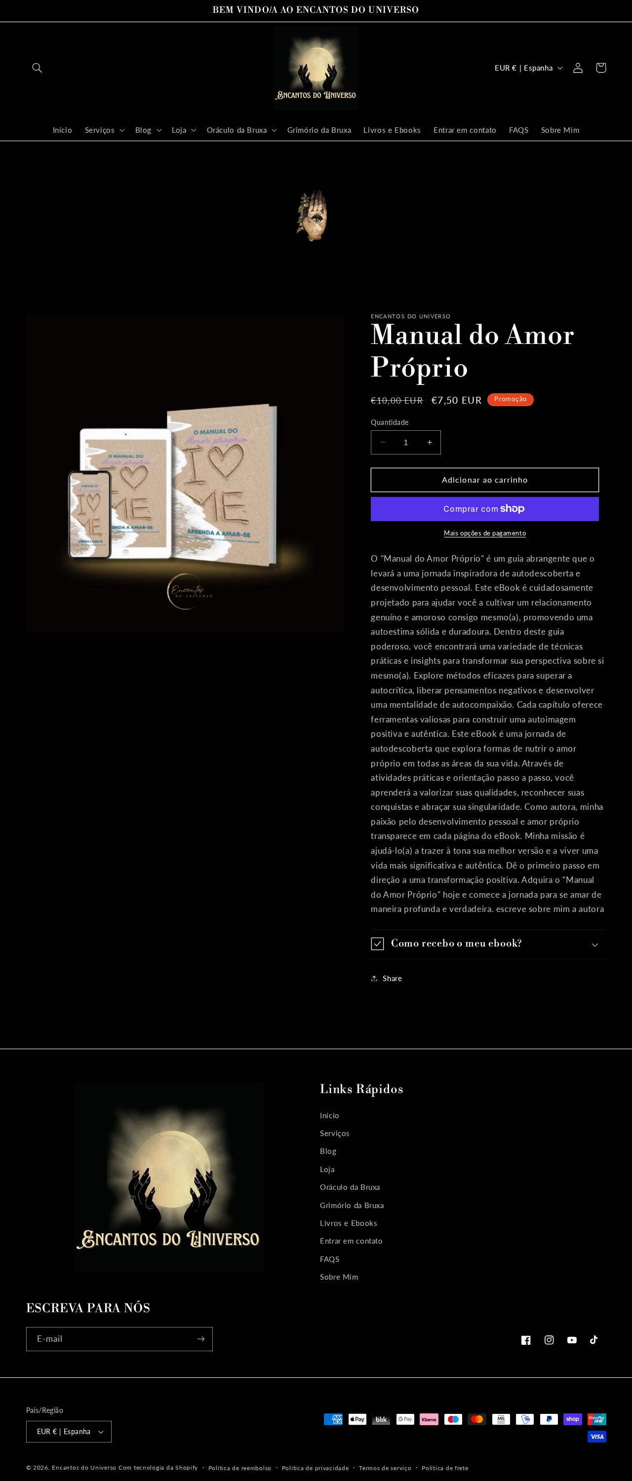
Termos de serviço (385, 1468)
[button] (37, 67)
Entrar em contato (351, 1241)
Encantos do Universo (85, 1467)
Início (330, 1115)
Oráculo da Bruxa (350, 1186)
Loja (327, 1169)
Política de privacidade (315, 1468)
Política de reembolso (240, 1468)
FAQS (330, 1258)
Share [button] (392, 977)
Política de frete (445, 1468)
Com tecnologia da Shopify (158, 1467)
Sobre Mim (339, 1276)
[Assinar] (200, 1339)
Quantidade (389, 422)
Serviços (335, 1133)
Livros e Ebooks (348, 1222)
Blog (328, 1151)
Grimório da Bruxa (352, 1205)
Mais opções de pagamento (485, 533)
